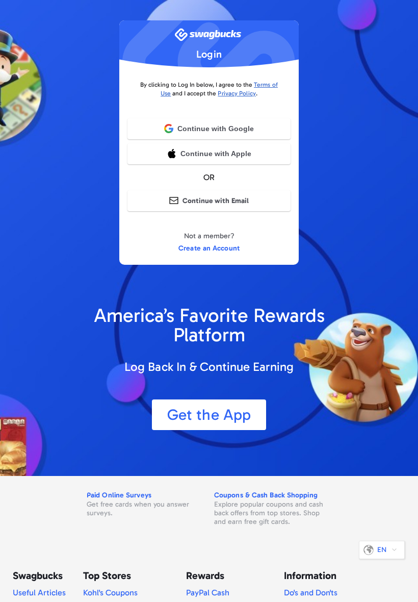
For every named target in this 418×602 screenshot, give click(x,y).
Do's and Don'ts (310, 592)
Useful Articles (39, 592)
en (381, 549)
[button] (209, 153)
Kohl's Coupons (110, 592)
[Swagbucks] (209, 38)
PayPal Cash (207, 592)
